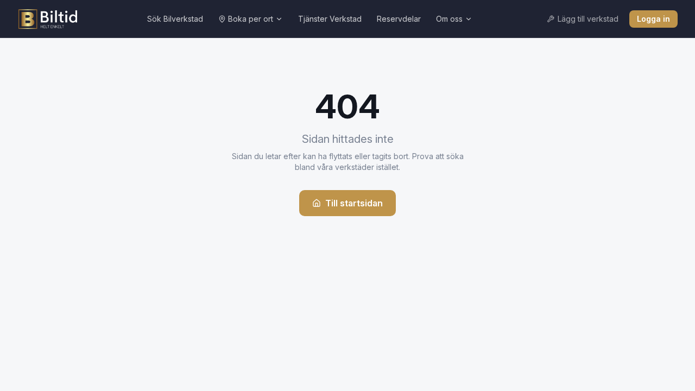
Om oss (449, 18)
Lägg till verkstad (588, 18)
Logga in (653, 18)
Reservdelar (399, 18)
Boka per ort (250, 18)
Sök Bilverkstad (175, 18)
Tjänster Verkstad (330, 18)
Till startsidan (354, 203)
